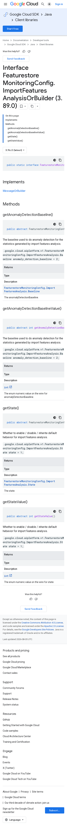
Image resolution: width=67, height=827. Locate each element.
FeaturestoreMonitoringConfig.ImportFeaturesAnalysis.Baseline (29, 289)
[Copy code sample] (60, 160)
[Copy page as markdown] (32, 106)
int (6, 387)
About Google (10, 791)
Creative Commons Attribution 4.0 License (42, 622)
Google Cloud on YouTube (17, 773)
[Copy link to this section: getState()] (22, 408)
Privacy (25, 791)
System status (11, 704)
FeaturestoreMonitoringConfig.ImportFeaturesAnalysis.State (29, 483)
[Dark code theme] (54, 160)
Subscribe (55, 810)
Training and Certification (16, 741)
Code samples (10, 730)
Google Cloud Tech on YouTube (19, 779)
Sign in (59, 4)
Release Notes (10, 699)
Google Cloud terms (15, 797)
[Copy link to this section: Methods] (24, 204)
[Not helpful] (29, 51)
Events (6, 762)
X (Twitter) (8, 768)
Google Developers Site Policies (38, 629)
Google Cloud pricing (14, 661)
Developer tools (41, 40)
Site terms (37, 791)
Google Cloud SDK (24, 14)
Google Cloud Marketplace (17, 667)
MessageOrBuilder (14, 191)
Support (7, 693)
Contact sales (10, 673)
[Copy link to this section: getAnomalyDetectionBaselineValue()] (6, 314)
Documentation (21, 40)
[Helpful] (23, 51)
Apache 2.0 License (54, 626)
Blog (5, 757)
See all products (11, 656)
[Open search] (43, 4)
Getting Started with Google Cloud (21, 725)
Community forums (13, 688)
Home (6, 40)
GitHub (6, 719)
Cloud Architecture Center (17, 736)
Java (48, 14)
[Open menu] (5, 4)
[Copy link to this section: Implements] (28, 182)
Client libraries (26, 20)
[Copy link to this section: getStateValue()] (30, 502)
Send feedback (16, 58)
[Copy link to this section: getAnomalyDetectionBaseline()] (56, 215)
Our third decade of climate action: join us (27, 802)
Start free (13, 28)
